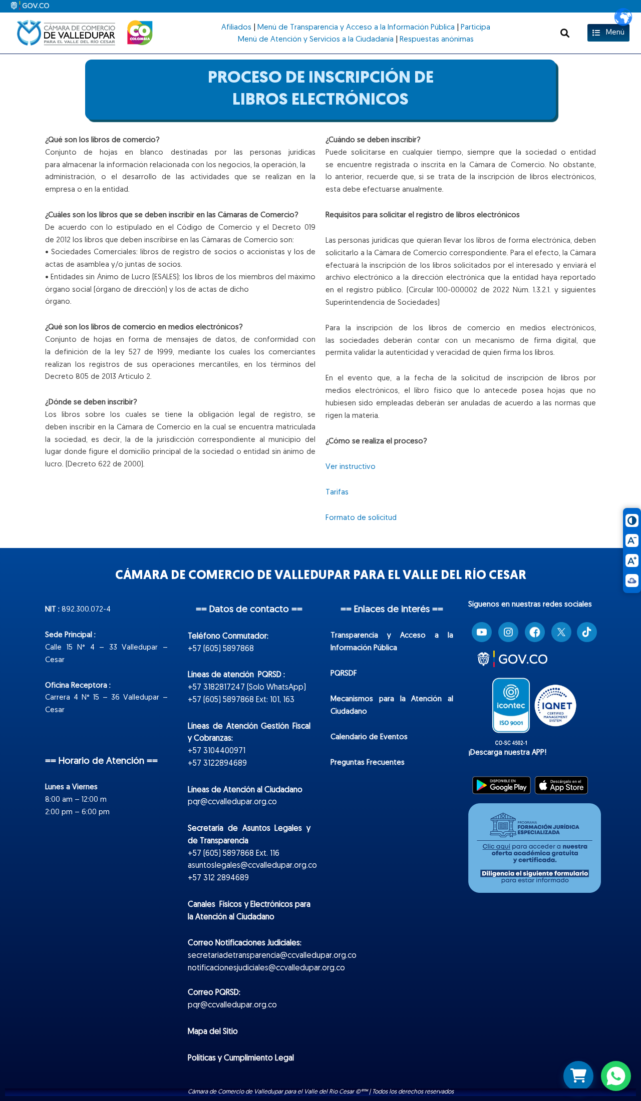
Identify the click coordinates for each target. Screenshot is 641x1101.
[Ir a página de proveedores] (578, 1076)
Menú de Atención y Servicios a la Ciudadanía (316, 40)
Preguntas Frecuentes (368, 763)
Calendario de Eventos (369, 737)
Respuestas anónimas (437, 40)
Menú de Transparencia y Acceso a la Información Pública (356, 28)
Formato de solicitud (361, 518)
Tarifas (337, 492)
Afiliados (236, 28)
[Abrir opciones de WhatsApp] (616, 1076)
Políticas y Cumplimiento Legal (241, 1058)
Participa (475, 28)
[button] (564, 33)
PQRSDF (344, 674)
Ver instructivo (351, 467)
